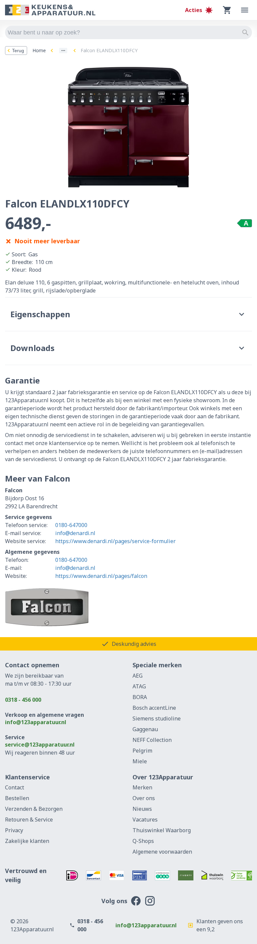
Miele (140, 761)
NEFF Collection (152, 740)
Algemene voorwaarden (162, 851)
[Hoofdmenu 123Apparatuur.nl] (244, 10)
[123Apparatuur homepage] (50, 10)
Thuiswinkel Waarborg (162, 830)
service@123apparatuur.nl (40, 744)
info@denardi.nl (75, 533)
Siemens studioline (157, 718)
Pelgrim (142, 750)
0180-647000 (71, 525)
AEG (138, 675)
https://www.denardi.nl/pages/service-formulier (115, 541)
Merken (142, 787)
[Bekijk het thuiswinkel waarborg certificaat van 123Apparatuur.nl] (212, 875)
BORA (140, 697)
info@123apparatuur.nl (35, 722)
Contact (14, 787)
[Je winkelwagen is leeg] (227, 10)
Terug (18, 50)
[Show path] (63, 50)
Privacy (14, 830)
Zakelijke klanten (27, 841)
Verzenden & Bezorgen (34, 808)
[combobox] (128, 32)
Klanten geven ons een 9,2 (219, 925)
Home (39, 50)
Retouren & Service (29, 819)
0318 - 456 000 (23, 699)
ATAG (139, 686)
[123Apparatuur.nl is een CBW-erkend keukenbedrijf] (241, 875)
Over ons (144, 798)
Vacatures (145, 819)
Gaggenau (145, 729)
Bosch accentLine (154, 707)
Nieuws (142, 808)
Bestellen (17, 798)
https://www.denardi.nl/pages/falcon (101, 576)
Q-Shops (143, 841)
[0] (227, 10)
